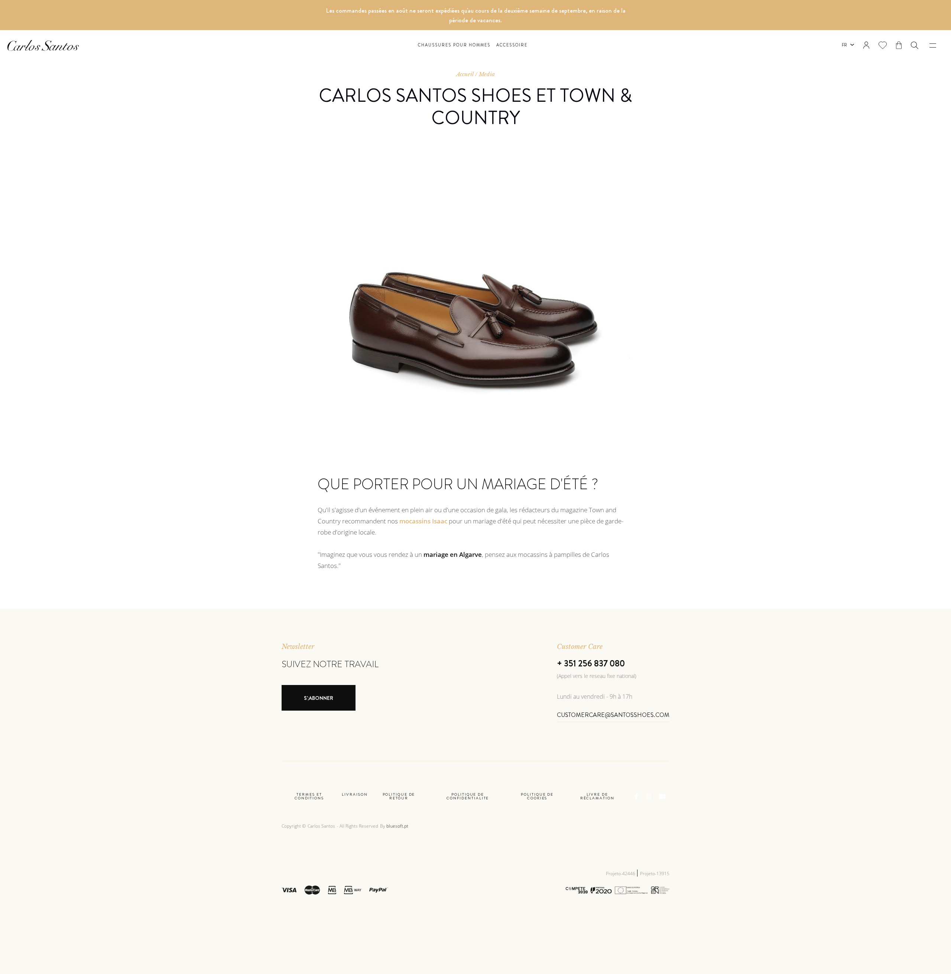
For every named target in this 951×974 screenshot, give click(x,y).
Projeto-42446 (621, 873)
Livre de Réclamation (597, 796)
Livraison (354, 795)
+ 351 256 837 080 (591, 663)
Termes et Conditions (309, 796)
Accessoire (512, 45)
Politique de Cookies (537, 796)
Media (487, 74)
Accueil (465, 74)
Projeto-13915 (654, 873)
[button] (914, 45)
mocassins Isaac (423, 521)
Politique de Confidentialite (468, 796)
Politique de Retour (399, 796)
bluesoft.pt (397, 826)
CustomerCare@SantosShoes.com (613, 715)
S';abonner (318, 698)
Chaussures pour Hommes (454, 45)
